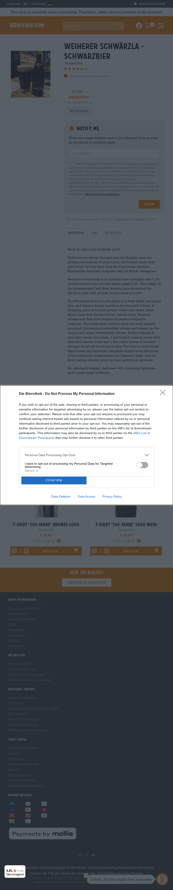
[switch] (142, 465)
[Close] (164, 394)
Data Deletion (61, 496)
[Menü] (22, 868)
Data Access (86, 496)
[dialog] (86, 445)
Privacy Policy (112, 496)
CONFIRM (54, 480)
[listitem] (86, 455)
